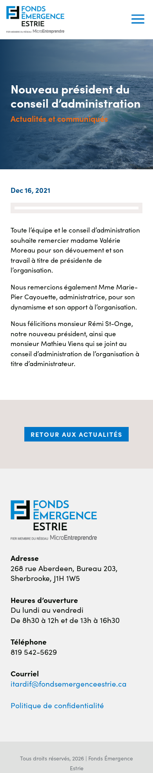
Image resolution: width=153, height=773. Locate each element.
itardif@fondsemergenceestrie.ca (69, 683)
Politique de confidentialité (57, 705)
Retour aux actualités (76, 434)
